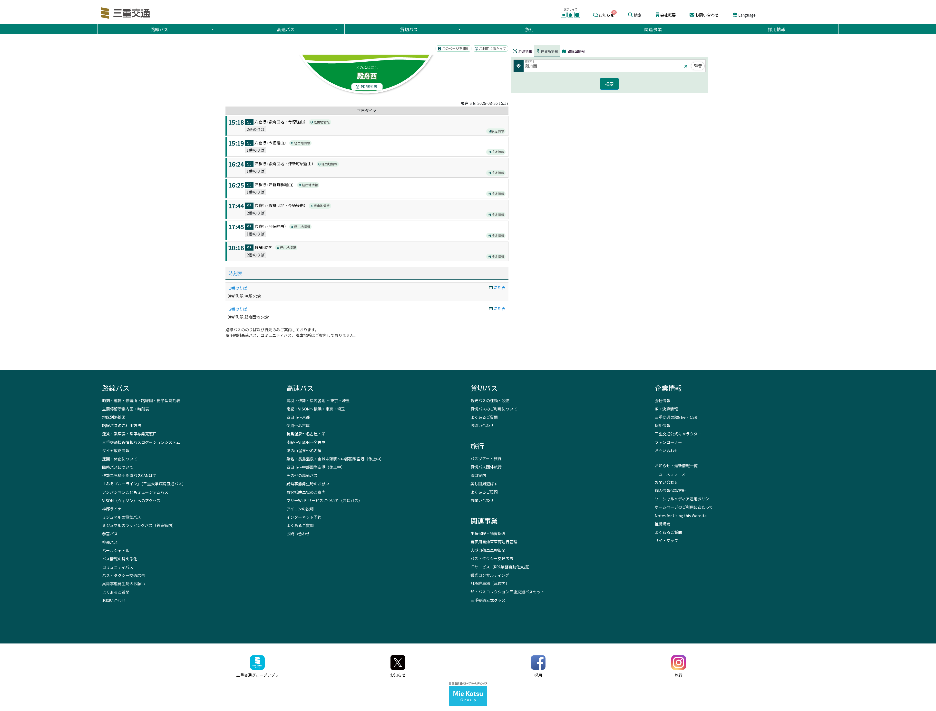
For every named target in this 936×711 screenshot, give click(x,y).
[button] (212, 29)
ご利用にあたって (492, 48)
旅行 (529, 29)
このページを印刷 (455, 48)
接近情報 (497, 131)
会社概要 (668, 15)
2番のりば (238, 309)
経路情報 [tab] (525, 51)
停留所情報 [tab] (549, 51)
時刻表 (235, 273)
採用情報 (776, 29)
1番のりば (238, 288)
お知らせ (606, 15)
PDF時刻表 (369, 86)
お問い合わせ (707, 15)
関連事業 (653, 29)
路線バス (159, 29)
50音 (698, 65)
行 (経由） (288, 122)
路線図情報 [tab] (576, 51)
